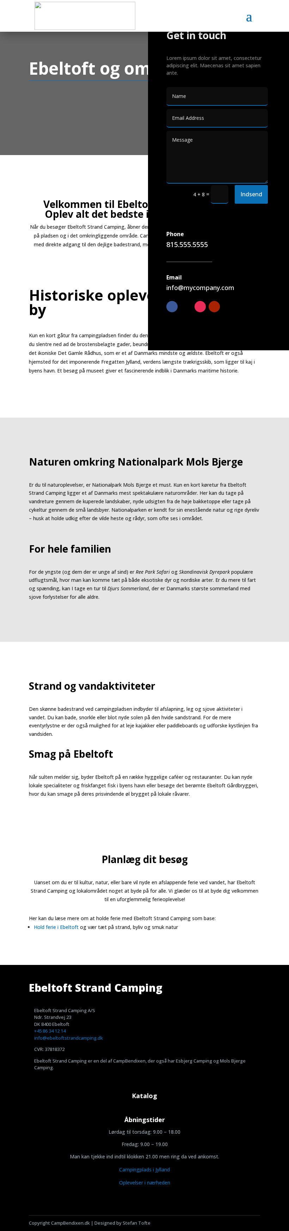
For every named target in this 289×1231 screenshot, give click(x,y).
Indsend (251, 194)
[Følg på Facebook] (172, 306)
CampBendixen (129, 1061)
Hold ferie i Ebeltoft (56, 927)
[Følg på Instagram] (200, 306)
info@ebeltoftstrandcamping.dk (68, 1038)
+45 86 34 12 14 (50, 1031)
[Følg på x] (186, 306)
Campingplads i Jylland (144, 1169)
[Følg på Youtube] (214, 306)
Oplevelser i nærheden (144, 1182)
